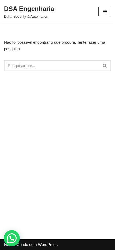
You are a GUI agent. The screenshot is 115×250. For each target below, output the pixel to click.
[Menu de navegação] (104, 11)
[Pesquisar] (105, 65)
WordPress (48, 244)
